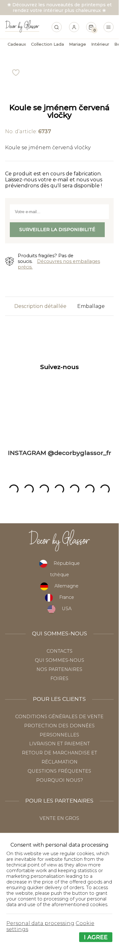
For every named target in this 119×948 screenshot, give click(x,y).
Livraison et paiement (59, 743)
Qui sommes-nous (59, 660)
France (66, 597)
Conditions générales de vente (59, 716)
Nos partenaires (59, 669)
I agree (96, 937)
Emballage (91, 306)
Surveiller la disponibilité (57, 229)
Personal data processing (40, 923)
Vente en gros (59, 818)
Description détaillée (40, 306)
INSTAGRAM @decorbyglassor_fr (59, 453)
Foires (59, 678)
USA (67, 608)
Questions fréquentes (59, 771)
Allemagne (66, 586)
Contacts (59, 651)
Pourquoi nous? (59, 780)
